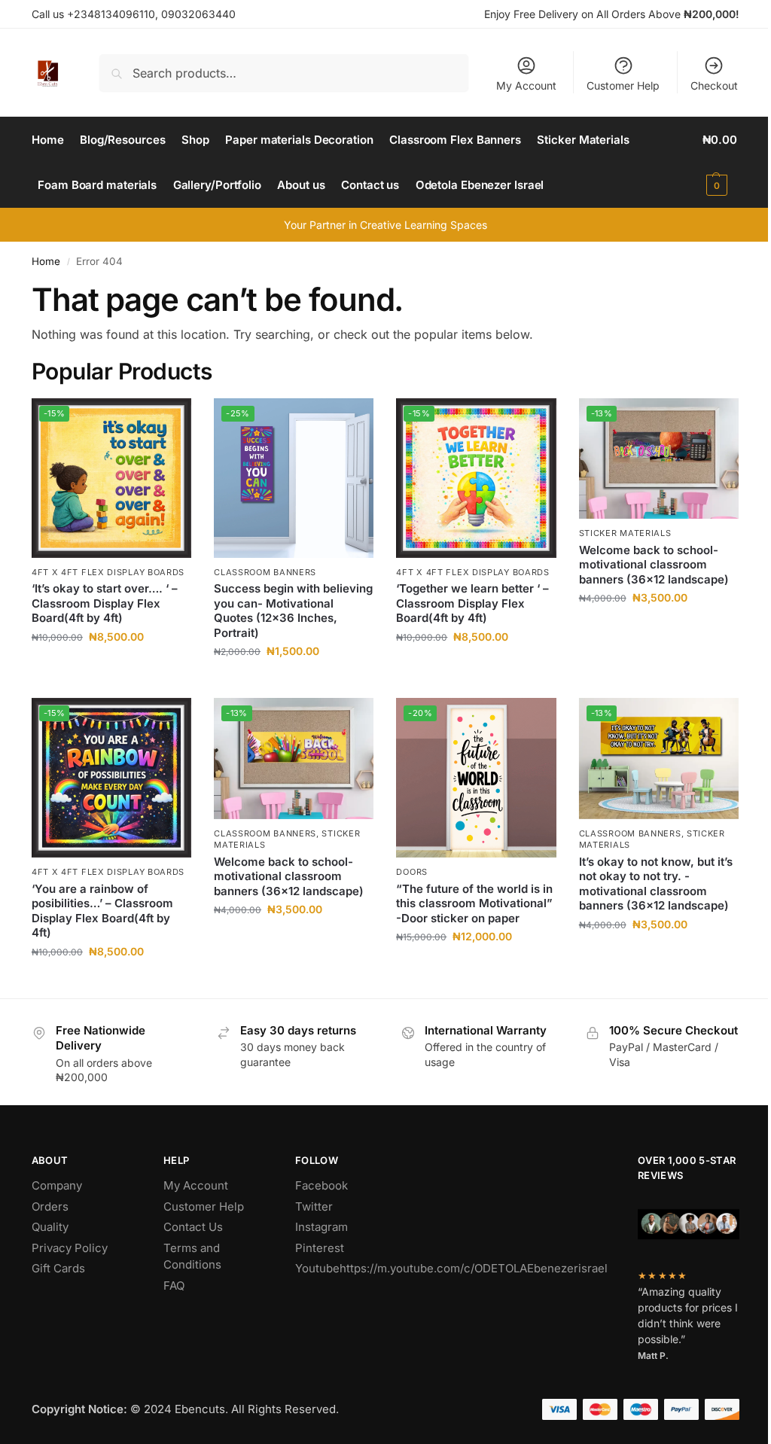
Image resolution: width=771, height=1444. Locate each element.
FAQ (173, 1285)
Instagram (321, 1227)
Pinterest (319, 1248)
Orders (50, 1206)
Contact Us (193, 1227)
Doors (412, 872)
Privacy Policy (70, 1248)
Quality (50, 1227)
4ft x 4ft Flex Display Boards (108, 572)
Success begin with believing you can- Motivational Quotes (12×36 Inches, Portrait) (293, 610)
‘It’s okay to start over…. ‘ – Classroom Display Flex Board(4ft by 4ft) (105, 603)
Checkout (714, 85)
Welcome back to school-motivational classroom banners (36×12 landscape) (654, 564)
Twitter (314, 1206)
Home (46, 261)
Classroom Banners (265, 572)
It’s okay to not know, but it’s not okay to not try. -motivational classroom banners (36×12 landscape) (656, 884)
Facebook (321, 1185)
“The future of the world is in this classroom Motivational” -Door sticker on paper (474, 903)
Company (57, 1185)
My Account (526, 85)
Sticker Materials (625, 533)
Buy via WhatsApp (119, 668)
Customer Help (623, 85)
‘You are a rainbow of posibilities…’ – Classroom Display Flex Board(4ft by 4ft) (102, 911)
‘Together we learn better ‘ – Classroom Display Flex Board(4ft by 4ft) (472, 603)
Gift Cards (58, 1268)
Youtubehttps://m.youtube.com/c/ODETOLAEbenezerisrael (451, 1268)
